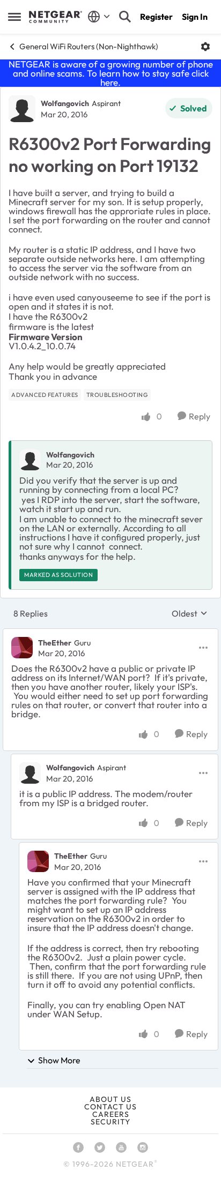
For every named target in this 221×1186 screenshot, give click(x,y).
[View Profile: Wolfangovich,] (30, 459)
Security (110, 1122)
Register (156, 16)
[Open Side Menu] (14, 17)
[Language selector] (99, 16)
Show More (59, 1060)
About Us (110, 1099)
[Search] (125, 16)
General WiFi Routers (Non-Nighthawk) (88, 46)
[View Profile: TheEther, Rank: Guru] (22, 647)
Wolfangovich (65, 103)
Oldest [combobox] (190, 613)
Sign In (195, 16)
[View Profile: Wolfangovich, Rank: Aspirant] (22, 108)
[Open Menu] (205, 46)
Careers (110, 1114)
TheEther (54, 643)
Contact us (110, 1107)
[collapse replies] (110, 633)
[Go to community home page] (55, 17)
